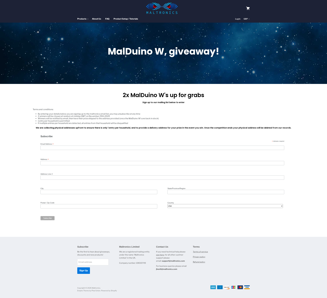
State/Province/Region (176, 188)
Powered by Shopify (109, 291)
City (42, 188)
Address (44, 159)
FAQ (107, 19)
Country (170, 203)
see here (160, 255)
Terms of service (200, 252)
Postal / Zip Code (47, 203)
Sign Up (83, 270)
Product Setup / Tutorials (126, 19)
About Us (96, 19)
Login (237, 19)
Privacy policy (199, 257)
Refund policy (199, 262)
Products (82, 19)
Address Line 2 (46, 174)
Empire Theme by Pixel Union (88, 291)
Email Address (47, 144)
